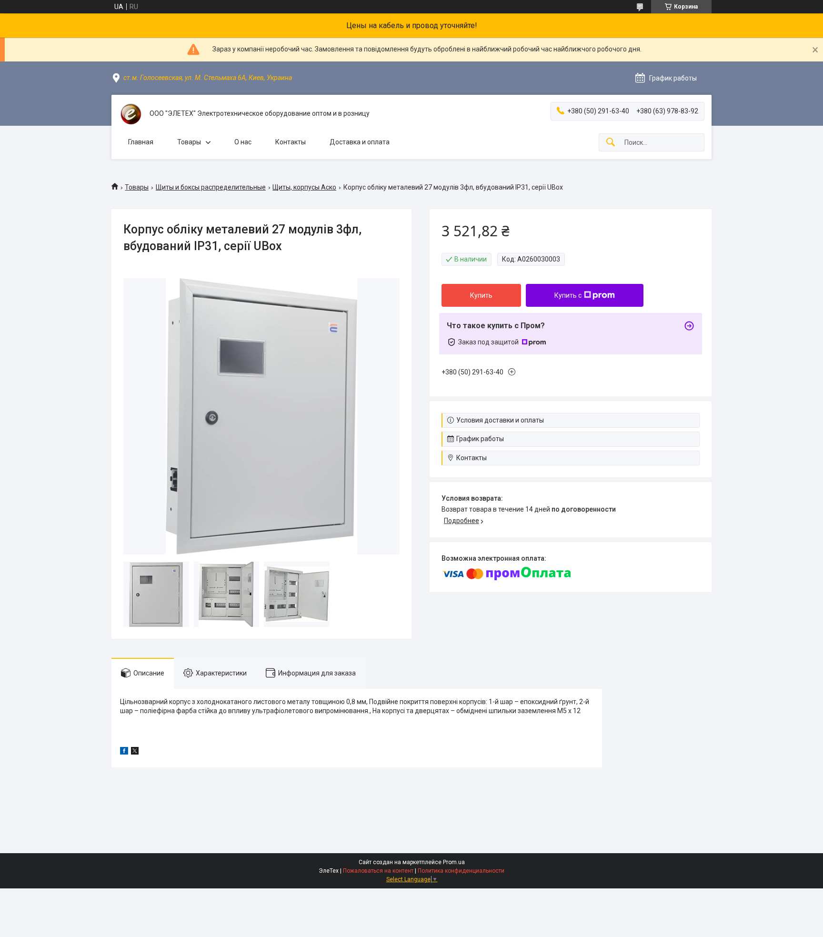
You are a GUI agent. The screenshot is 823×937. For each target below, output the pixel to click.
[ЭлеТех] (130, 114)
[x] (135, 752)
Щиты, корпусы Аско (304, 187)
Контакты (290, 142)
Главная (140, 142)
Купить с (568, 295)
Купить (481, 295)
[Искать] (610, 142)
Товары (189, 142)
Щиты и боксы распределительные (211, 187)
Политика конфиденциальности (461, 870)
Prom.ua (454, 862)
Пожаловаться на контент (378, 870)
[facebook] (124, 752)
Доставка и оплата (360, 142)
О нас (242, 142)
